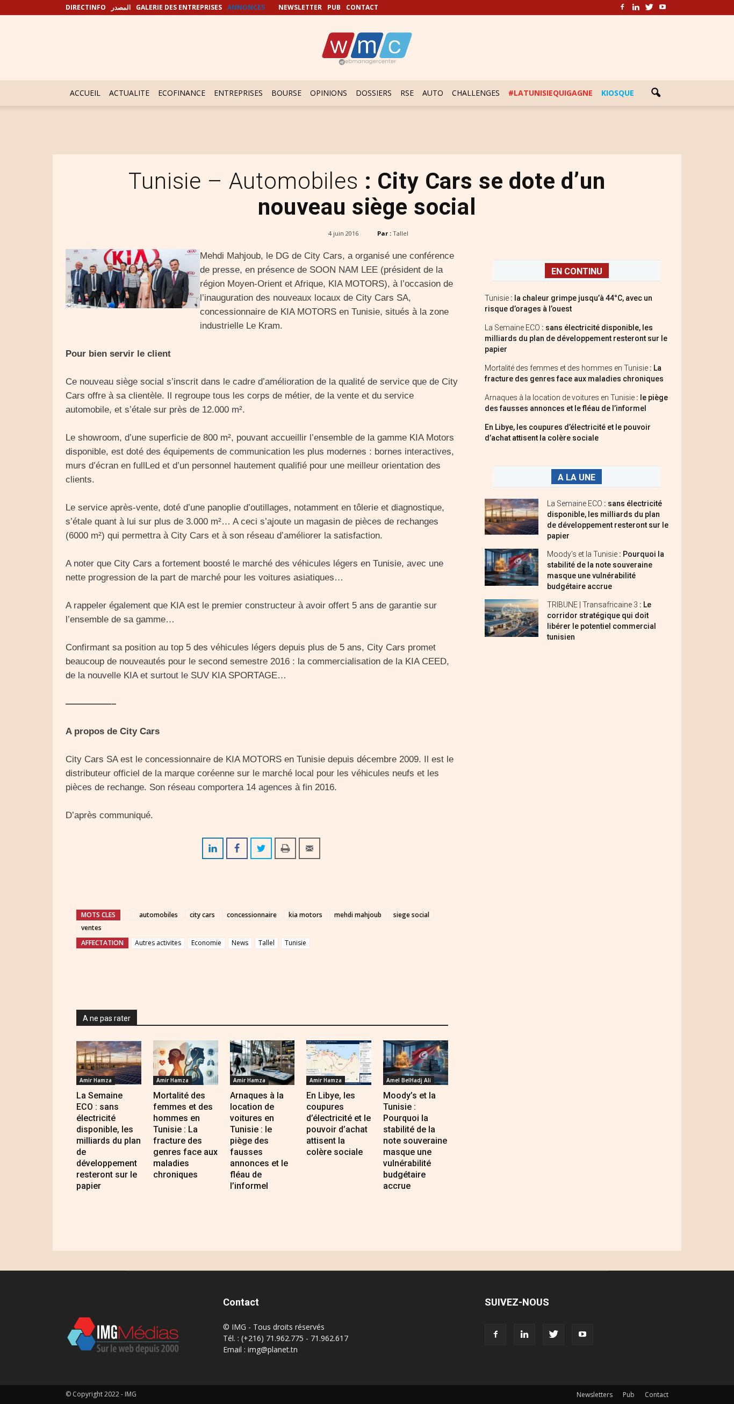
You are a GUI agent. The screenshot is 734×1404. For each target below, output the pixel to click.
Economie (206, 942)
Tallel (400, 233)
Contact (656, 1394)
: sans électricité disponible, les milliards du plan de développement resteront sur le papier (576, 338)
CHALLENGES (476, 93)
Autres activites (158, 942)
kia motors (305, 914)
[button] (655, 93)
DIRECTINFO (86, 7)
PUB (334, 7)
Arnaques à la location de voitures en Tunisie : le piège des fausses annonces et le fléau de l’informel (259, 1140)
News (240, 942)
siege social (411, 914)
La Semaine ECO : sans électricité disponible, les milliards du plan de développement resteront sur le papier (108, 1140)
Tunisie (295, 942)
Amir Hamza (96, 1080)
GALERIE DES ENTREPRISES (179, 7)
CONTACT (362, 7)
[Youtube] (662, 7)
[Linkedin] (636, 7)
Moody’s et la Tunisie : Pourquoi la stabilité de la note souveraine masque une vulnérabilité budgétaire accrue (415, 1140)
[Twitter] (649, 7)
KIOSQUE (617, 93)
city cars (202, 914)
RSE (407, 93)
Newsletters (595, 1394)
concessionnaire (252, 914)
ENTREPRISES (238, 93)
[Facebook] (622, 7)
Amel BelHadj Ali (408, 1080)
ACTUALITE (129, 93)
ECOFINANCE (181, 93)
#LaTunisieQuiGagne (550, 93)
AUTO (432, 93)
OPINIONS (328, 93)
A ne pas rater (107, 1018)
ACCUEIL (85, 93)
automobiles (158, 914)
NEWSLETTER (300, 7)
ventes (91, 927)
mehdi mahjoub (358, 914)
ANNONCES (246, 7)
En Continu (576, 271)
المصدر (121, 7)
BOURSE (286, 93)
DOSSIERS (374, 93)
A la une (576, 477)
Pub (629, 1394)
